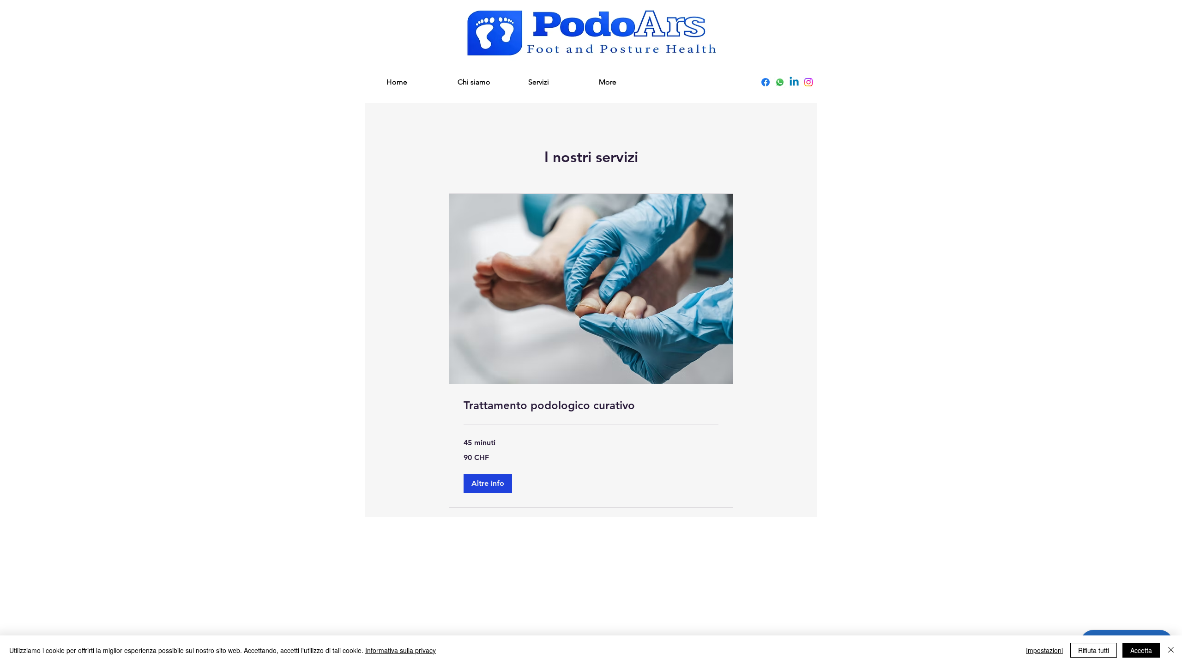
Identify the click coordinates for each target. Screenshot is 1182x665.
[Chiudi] (1170, 650)
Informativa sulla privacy (400, 650)
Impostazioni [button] (1044, 650)
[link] (591, 405)
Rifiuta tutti (1093, 650)
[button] (488, 483)
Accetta (1141, 650)
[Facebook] (765, 82)
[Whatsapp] (779, 82)
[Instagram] (808, 82)
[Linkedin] (794, 82)
